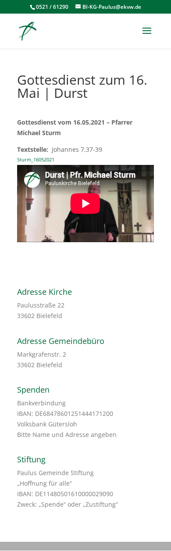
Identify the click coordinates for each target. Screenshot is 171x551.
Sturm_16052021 (35, 159)
